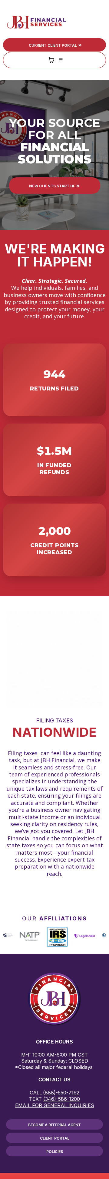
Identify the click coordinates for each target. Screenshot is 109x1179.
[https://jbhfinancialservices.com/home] (36, 22)
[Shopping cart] (51, 60)
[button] (100, 22)
